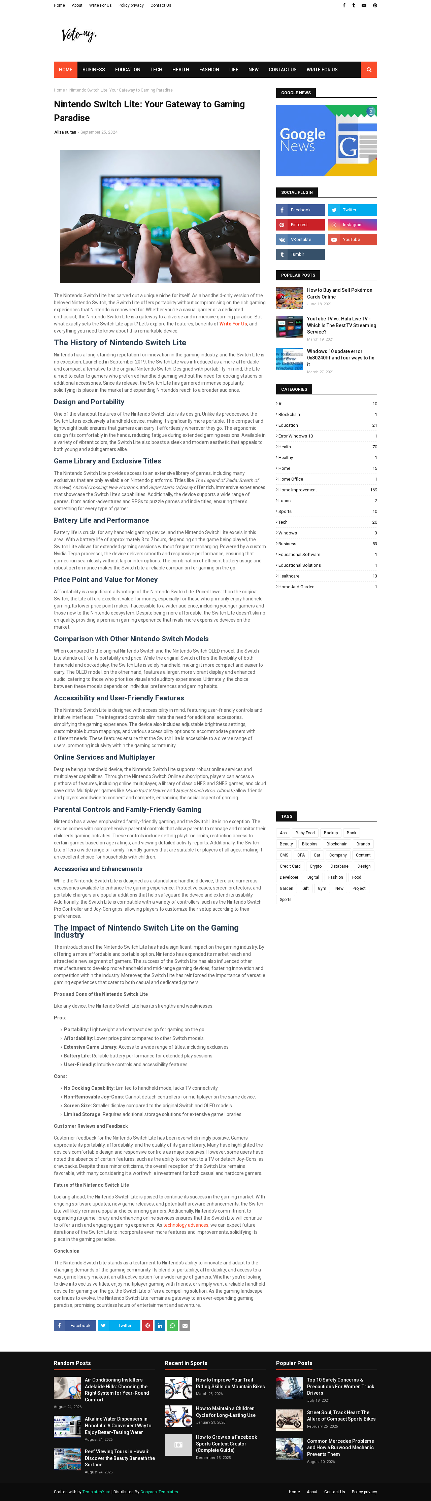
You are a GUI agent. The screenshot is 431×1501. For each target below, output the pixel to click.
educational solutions (327, 565)
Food (356, 877)
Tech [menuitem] (156, 69)
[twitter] (352, 210)
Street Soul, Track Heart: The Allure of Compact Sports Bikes (341, 1416)
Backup (331, 833)
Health (327, 446)
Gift (305, 888)
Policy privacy (131, 5)
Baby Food (305, 833)
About (77, 5)
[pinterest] (374, 5)
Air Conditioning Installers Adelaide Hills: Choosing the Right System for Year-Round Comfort (117, 1389)
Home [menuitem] (65, 69)
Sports (327, 511)
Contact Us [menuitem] (283, 69)
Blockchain (327, 414)
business (327, 543)
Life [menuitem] (233, 69)
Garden (286, 888)
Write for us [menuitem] (322, 69)
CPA (301, 855)
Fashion (335, 877)
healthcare (327, 576)
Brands (363, 844)
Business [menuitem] (93, 69)
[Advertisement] (254, 48)
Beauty (286, 844)
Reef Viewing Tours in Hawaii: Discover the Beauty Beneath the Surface (120, 1458)
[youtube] (364, 5)
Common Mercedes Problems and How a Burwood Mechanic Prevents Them (340, 1447)
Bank (351, 833)
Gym (322, 888)
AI (327, 403)
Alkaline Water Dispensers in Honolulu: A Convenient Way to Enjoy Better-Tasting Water (118, 1425)
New (339, 888)
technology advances (185, 1225)
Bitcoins (310, 844)
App (283, 833)
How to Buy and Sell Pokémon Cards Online (339, 293)
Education (327, 425)
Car (317, 855)
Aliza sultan (65, 132)
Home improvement (327, 489)
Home (59, 5)
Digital (313, 877)
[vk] (300, 239)
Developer (289, 877)
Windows (327, 532)
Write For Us (100, 5)
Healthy (327, 457)
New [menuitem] (253, 69)
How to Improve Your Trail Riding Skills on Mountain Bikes (230, 1383)
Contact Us (161, 5)
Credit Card (290, 866)
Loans (327, 500)
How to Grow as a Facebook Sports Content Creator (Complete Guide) (226, 1443)
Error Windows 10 (327, 436)
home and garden (327, 586)
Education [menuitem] (127, 69)
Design (364, 866)
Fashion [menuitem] (209, 69)
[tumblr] (354, 5)
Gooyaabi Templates (159, 1492)
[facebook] (344, 5)
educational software (327, 554)
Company (338, 855)
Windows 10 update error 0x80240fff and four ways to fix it (340, 358)
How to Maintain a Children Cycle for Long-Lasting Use (226, 1412)
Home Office (327, 479)
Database (340, 866)
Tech (327, 522)
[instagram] (352, 225)
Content (363, 855)
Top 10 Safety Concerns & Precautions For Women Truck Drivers (340, 1386)
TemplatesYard (96, 1492)
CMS (284, 855)
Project (359, 888)
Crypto (316, 866)
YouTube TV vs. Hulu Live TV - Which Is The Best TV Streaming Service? (341, 325)
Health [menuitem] (180, 69)
